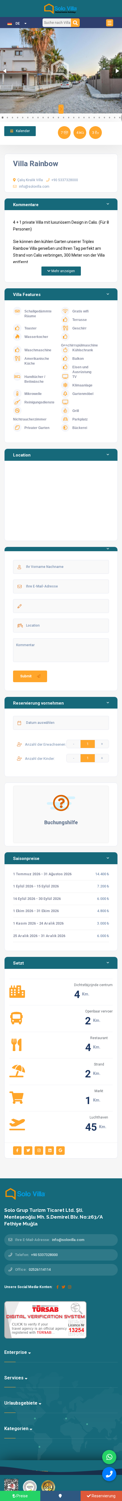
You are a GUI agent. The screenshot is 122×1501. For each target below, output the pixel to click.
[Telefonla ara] (109, 1474)
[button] (5, 70)
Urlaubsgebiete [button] (21, 1403)
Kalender (22, 131)
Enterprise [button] (16, 1352)
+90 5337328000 (64, 180)
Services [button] (14, 1378)
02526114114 (40, 1269)
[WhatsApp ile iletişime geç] (109, 1457)
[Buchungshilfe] (61, 802)
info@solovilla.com (34, 187)
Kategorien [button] (17, 1428)
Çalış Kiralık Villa (30, 180)
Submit (25, 676)
